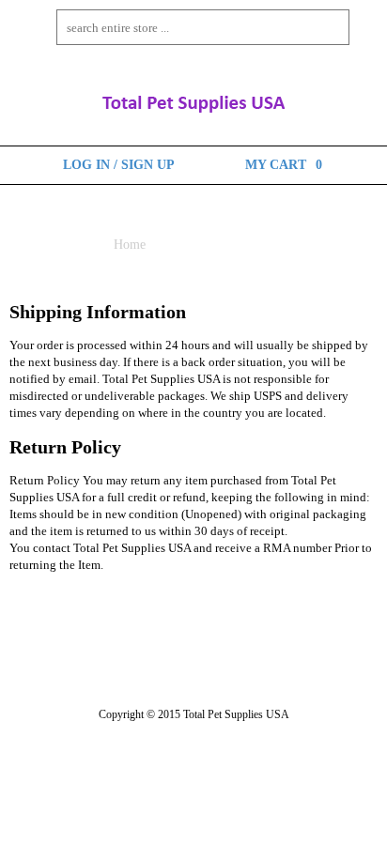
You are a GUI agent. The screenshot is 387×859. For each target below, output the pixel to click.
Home (130, 245)
